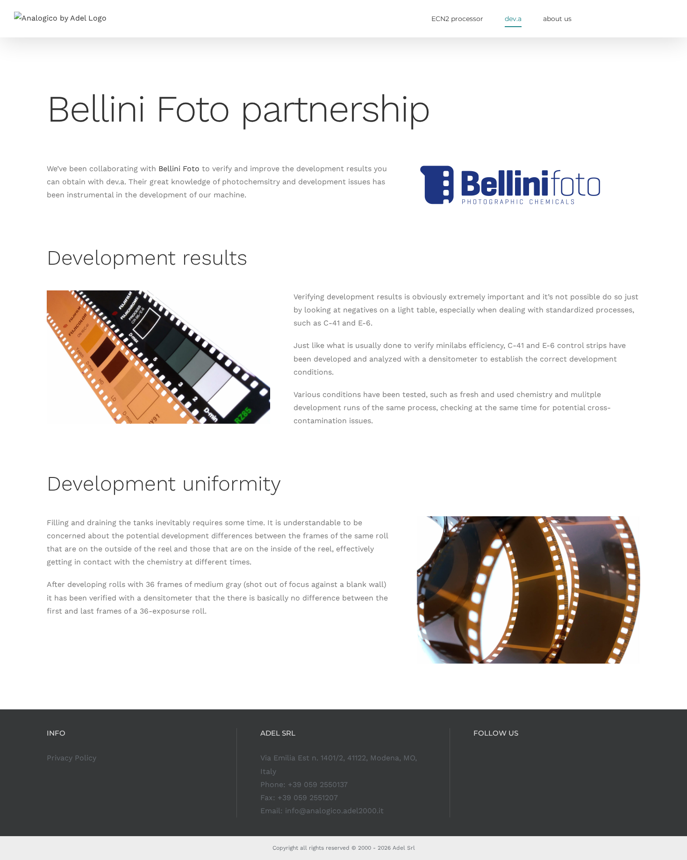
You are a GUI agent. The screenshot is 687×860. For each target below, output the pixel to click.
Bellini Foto (179, 168)
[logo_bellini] (510, 165)
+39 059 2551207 (308, 797)
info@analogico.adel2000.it (334, 810)
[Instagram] (476, 758)
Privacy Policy (71, 757)
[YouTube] (502, 758)
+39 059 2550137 (318, 784)
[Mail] (515, 758)
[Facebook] (489, 758)
